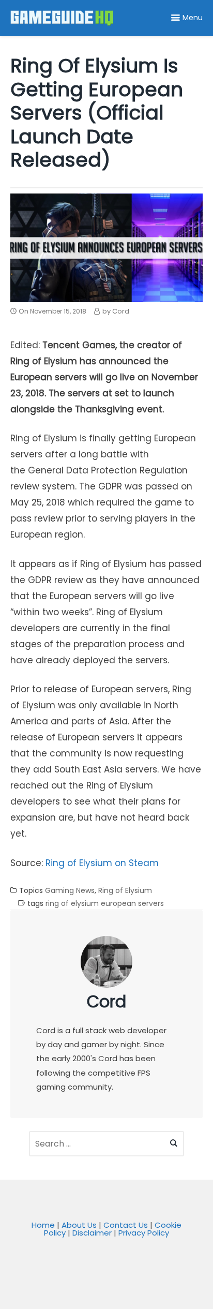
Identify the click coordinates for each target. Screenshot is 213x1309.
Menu (192, 17)
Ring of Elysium (125, 891)
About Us (79, 1224)
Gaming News (70, 891)
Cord (106, 1001)
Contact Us (125, 1224)
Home (43, 1224)
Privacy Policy (143, 1232)
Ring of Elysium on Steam (102, 863)
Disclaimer (92, 1232)
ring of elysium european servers (104, 903)
